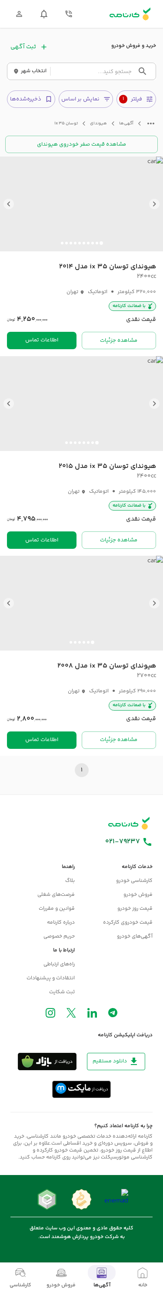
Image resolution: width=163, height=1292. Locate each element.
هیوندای (98, 123)
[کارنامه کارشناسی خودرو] (129, 823)
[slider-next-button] (8, 204)
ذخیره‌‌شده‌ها (25, 99)
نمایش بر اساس (80, 99)
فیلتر (132, 99)
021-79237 (122, 842)
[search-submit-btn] (142, 71)
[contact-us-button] (68, 14)
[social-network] (112, 1014)
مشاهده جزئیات (118, 340)
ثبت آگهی (23, 47)
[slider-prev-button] (154, 204)
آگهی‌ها (126, 123)
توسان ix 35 (66, 123)
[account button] (19, 14)
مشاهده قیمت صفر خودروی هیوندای (81, 144)
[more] (151, 123)
